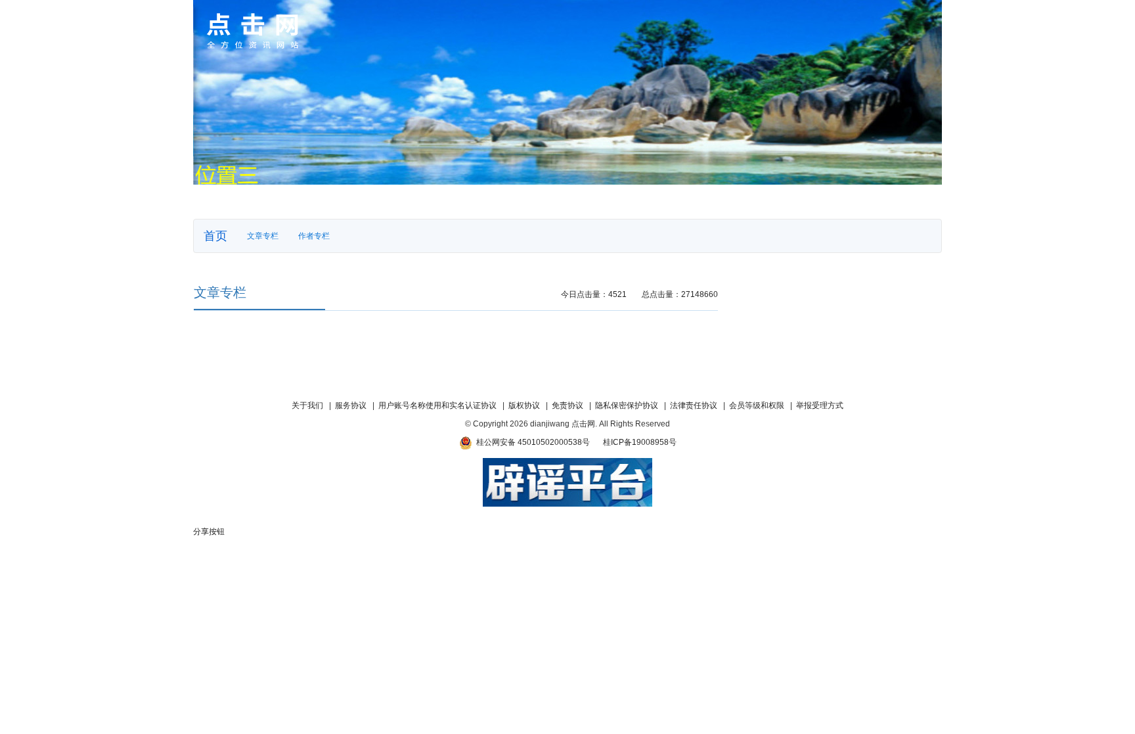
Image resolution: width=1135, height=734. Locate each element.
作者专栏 (314, 236)
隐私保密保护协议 (626, 405)
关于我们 (307, 405)
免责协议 (567, 405)
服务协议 (351, 405)
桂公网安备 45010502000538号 (531, 442)
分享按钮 (209, 531)
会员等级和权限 (756, 405)
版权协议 (524, 405)
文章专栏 (262, 236)
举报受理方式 (819, 405)
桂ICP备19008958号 (640, 442)
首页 (215, 235)
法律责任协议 (693, 405)
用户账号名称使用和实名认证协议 (437, 405)
